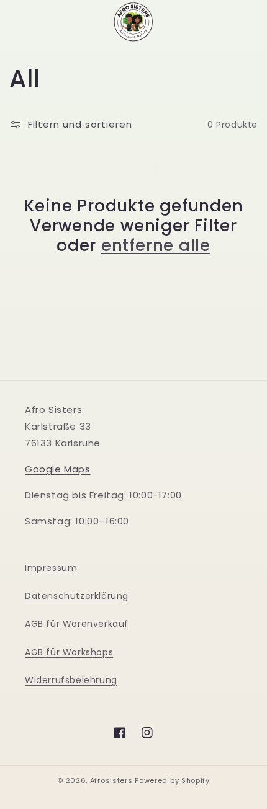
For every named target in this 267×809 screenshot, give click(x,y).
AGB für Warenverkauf (77, 623)
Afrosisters (111, 780)
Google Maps (58, 468)
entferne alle (155, 245)
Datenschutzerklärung (77, 596)
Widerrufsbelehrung (71, 680)
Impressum (51, 568)
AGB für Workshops (69, 652)
